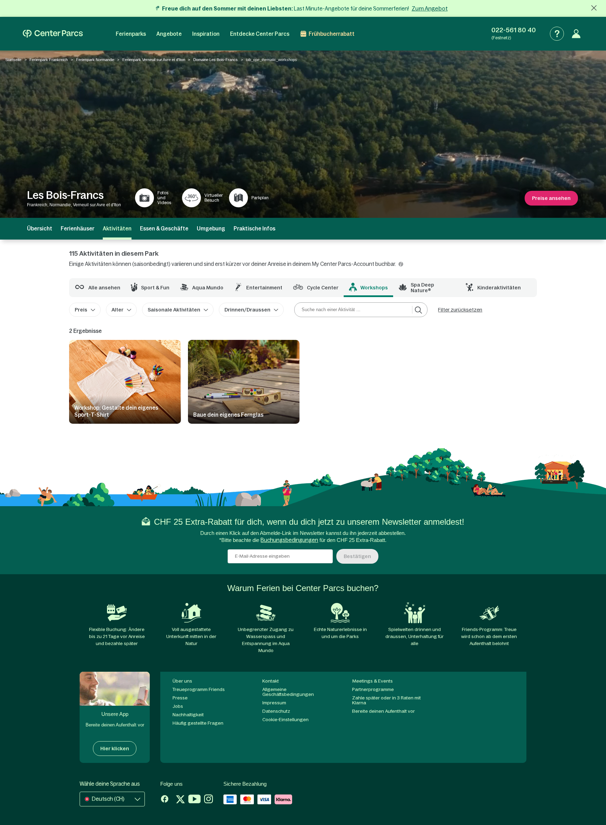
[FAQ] (557, 34)
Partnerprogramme (373, 689)
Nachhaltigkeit (188, 714)
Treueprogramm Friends (199, 689)
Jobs (178, 706)
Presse (180, 697)
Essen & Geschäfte (164, 229)
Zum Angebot (430, 8)
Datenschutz (276, 711)
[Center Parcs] (53, 34)
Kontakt (270, 681)
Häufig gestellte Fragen (198, 723)
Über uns (182, 681)
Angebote (169, 34)
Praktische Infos (254, 229)
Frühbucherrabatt (332, 34)
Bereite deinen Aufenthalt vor (383, 711)
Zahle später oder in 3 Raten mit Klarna (386, 700)
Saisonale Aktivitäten (174, 310)
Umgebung (211, 229)
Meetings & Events (372, 681)
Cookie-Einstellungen (285, 719)
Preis (81, 310)
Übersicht (39, 229)
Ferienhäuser (77, 229)
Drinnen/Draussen (247, 310)
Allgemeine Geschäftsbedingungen (288, 692)
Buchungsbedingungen (289, 540)
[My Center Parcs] (576, 34)
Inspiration (206, 34)
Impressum (274, 702)
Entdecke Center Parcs (259, 34)
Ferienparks (131, 34)
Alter (117, 310)
